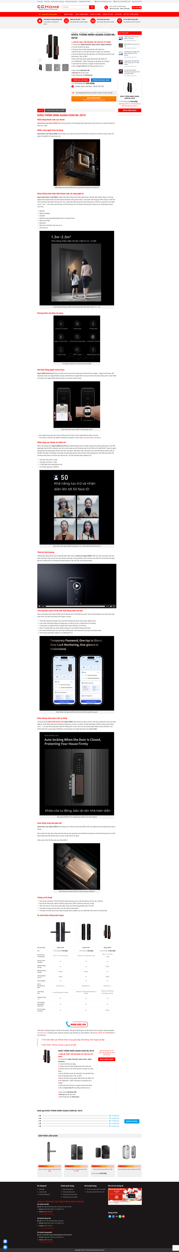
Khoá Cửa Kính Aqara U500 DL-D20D (102, 1169)
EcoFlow (118, 14)
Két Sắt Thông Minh (131, 14)
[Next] (65, 47)
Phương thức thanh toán (70, 1194)
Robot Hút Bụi (108, 14)
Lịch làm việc (42, 1192)
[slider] (75, 606)
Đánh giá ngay (132, 1121)
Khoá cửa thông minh (102, 32)
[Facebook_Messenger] (5, 1247)
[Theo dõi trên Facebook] (113, 1216)
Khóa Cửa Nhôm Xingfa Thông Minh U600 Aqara (50, 1170)
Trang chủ (40, 1)
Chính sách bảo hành (69, 1192)
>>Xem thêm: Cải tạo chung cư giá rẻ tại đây (58, 1045)
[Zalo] (5, 1241)
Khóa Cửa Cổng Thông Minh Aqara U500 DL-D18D (76, 1170)
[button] (77, 586)
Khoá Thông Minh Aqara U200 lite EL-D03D (129, 1169)
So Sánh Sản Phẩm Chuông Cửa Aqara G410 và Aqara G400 (132, 71)
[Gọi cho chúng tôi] (120, 1216)
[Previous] (40, 47)
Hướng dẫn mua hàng (57, 1)
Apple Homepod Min (86, 438)
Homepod (97, 438)
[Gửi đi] (92, 7)
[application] (76, 586)
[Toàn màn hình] (114, 606)
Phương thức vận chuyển (70, 1197)
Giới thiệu (47, 1)
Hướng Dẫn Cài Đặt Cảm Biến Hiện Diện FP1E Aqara (131, 53)
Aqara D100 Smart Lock (56, 722)
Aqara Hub (92, 729)
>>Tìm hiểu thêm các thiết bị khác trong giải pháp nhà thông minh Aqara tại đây (72, 1040)
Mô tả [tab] (41, 110)
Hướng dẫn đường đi (71, 1)
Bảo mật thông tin (68, 1189)
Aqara (92, 32)
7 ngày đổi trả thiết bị (84, 1)
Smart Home (68, 14)
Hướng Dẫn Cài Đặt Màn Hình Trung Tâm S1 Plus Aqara (131, 62)
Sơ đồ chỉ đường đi (44, 1194)
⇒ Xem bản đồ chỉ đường (46, 1214)
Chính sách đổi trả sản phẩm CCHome (131, 37)
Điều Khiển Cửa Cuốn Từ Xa (131, 45)
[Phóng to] (40, 60)
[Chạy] (40, 606)
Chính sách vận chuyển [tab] (55, 110)
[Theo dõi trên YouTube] (123, 1216)
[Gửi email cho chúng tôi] (116, 1216)
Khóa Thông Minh (81, 14)
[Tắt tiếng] (111, 606)
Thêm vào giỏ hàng (80, 80)
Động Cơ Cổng (95, 14)
